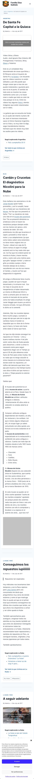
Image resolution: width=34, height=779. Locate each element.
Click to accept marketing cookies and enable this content (17, 43)
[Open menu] (30, 3)
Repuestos (15, 678)
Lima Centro (11, 590)
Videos (6, 157)
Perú (11, 560)
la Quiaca (15, 77)
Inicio (5, 11)
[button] (31, 740)
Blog (4, 174)
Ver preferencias (17, 772)
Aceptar (17, 761)
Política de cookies (10, 776)
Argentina (10, 11)
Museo (5, 212)
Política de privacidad (22, 776)
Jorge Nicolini (8, 204)
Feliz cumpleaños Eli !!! (16, 142)
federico (7, 31)
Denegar (17, 767)
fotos (20, 102)
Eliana (5, 63)
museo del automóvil (22, 217)
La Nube (5, 560)
